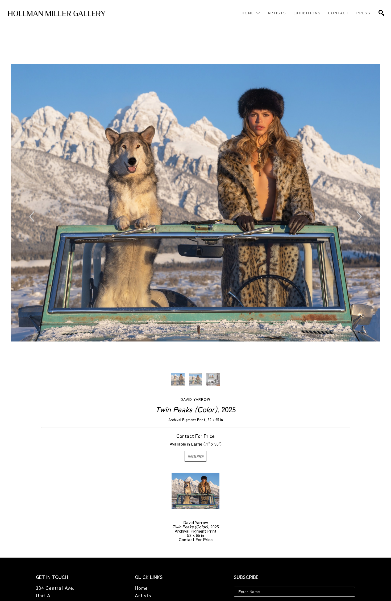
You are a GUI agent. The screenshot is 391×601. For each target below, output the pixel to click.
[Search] (381, 13)
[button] (251, 12)
